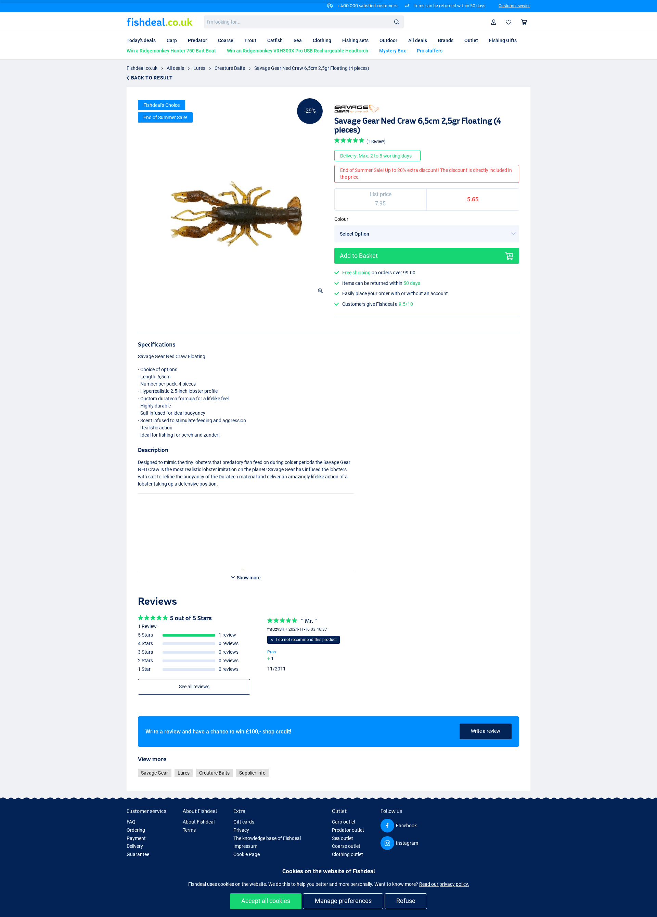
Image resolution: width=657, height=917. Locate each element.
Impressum (245, 846)
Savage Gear (154, 773)
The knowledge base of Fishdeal (267, 838)
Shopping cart (524, 22)
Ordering (136, 830)
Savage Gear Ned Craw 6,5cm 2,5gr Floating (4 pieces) (311, 68)
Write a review (485, 731)
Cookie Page (246, 854)
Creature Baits (230, 68)
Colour (341, 219)
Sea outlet (342, 838)
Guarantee (138, 854)
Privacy (241, 830)
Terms (189, 830)
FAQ (131, 822)
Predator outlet (348, 830)
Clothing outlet (347, 854)
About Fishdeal (199, 822)
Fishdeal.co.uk (142, 68)
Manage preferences (343, 900)
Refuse (405, 900)
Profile (494, 22)
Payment (136, 838)
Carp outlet (344, 822)
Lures (199, 68)
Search (396, 21)
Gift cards (243, 822)
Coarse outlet (346, 846)
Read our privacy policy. (444, 884)
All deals (175, 68)
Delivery (135, 846)
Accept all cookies (265, 900)
